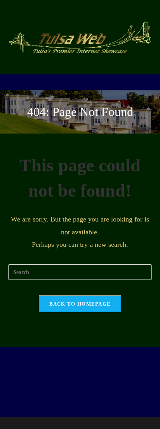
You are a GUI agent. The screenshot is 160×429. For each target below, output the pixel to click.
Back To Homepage (80, 304)
